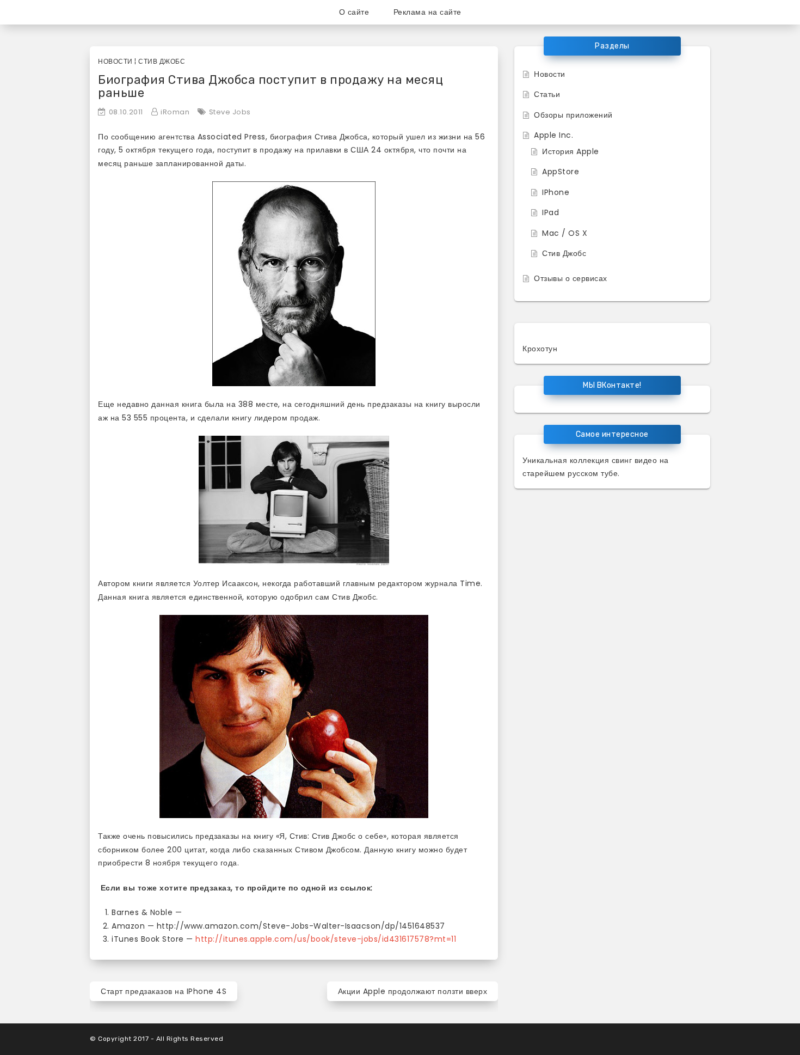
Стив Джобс (161, 61)
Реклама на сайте (427, 12)
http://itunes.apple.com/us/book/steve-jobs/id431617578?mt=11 (325, 939)
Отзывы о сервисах (570, 278)
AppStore (560, 171)
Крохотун (539, 348)
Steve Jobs (230, 112)
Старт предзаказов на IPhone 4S (163, 991)
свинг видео (634, 460)
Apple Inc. (553, 135)
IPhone (555, 192)
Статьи (547, 94)
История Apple (570, 151)
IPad (550, 212)
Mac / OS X (564, 233)
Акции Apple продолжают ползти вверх (413, 991)
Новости (115, 61)
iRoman (175, 112)
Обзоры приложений (573, 114)
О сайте (354, 12)
